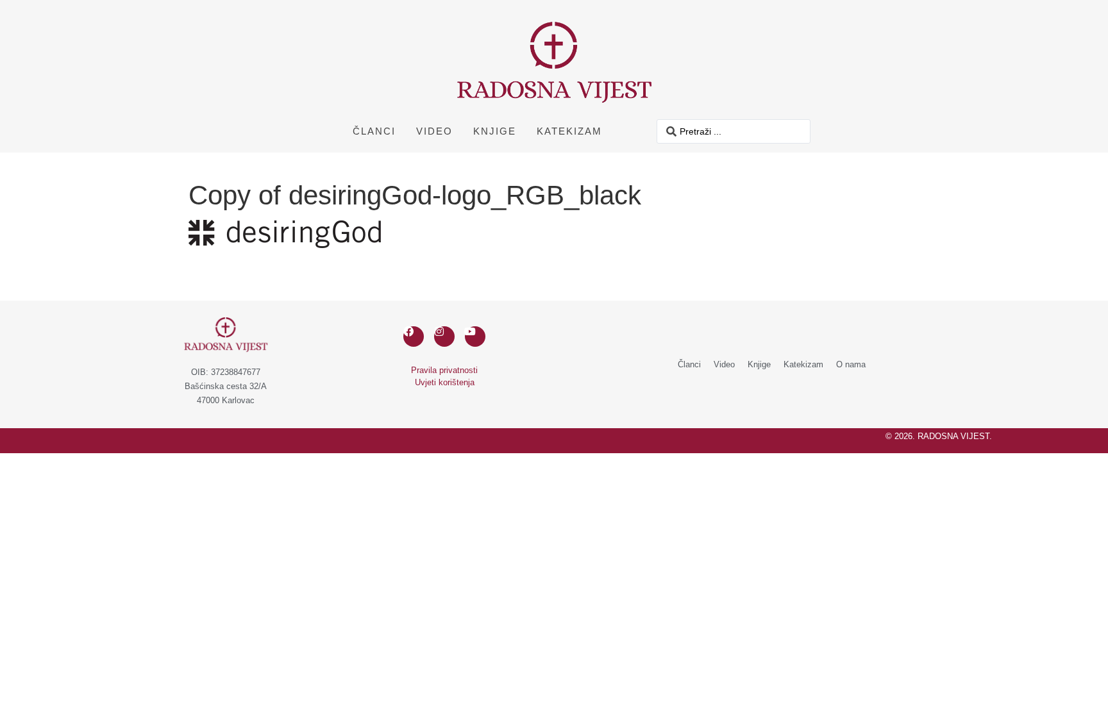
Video (434, 131)
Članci (374, 131)
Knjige (494, 131)
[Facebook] (413, 336)
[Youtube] (475, 336)
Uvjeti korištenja (444, 382)
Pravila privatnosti (444, 370)
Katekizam (569, 131)
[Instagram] (444, 336)
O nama (851, 364)
